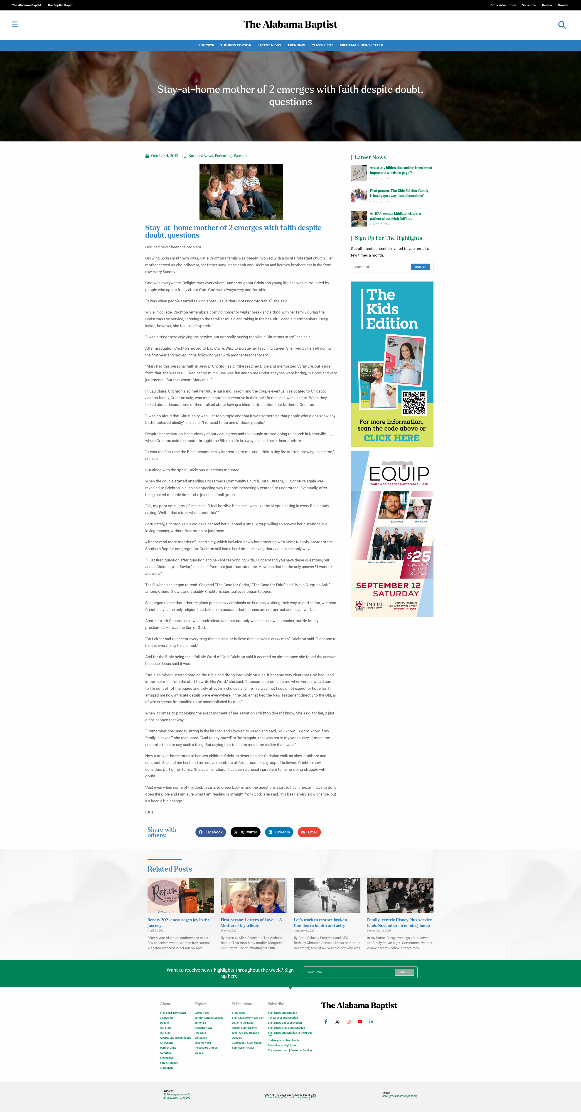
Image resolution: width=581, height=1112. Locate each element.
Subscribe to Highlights (282, 1045)
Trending (296, 45)
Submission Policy (243, 1047)
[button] (562, 25)
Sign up (420, 266)
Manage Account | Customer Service (290, 1050)
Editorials (200, 1022)
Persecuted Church (206, 1047)
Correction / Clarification (247, 1042)
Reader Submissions (244, 1027)
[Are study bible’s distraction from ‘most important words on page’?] (359, 173)
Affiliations (166, 1042)
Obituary (237, 1037)
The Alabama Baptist (26, 5)
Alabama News (203, 1027)
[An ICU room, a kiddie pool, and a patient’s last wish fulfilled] (359, 219)
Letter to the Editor (243, 1022)
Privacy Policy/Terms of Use (282, 1097)
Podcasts (200, 1032)
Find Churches (169, 1062)
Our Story (165, 1027)
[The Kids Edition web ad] (392, 364)
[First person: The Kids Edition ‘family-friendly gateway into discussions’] (359, 196)
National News (200, 156)
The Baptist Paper (60, 5)
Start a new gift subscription (285, 1022)
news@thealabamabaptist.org (400, 1096)
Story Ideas (238, 1012)
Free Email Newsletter (361, 45)
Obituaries (200, 1037)
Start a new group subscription (286, 1027)
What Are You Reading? (246, 1032)
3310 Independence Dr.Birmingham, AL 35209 (177, 1096)
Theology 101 (202, 1042)
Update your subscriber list (284, 1040)
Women (240, 156)
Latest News (269, 45)
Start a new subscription (282, 1012)
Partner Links (168, 1047)
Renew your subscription (283, 1017)
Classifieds (322, 45)
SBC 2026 (206, 45)
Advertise (165, 1052)
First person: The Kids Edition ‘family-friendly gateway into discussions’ (400, 193)
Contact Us (166, 1017)
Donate (164, 1022)
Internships (167, 1057)
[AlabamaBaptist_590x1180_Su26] (392, 534)
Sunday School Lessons (208, 1017)
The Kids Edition (235, 45)
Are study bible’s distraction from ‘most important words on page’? (401, 170)
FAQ (313, 1097)
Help (305, 1097)
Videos (198, 1052)
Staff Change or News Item (248, 1017)
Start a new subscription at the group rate (290, 1034)
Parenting (223, 156)
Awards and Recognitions (175, 1037)
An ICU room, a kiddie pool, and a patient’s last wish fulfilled (395, 216)
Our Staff (165, 1032)
